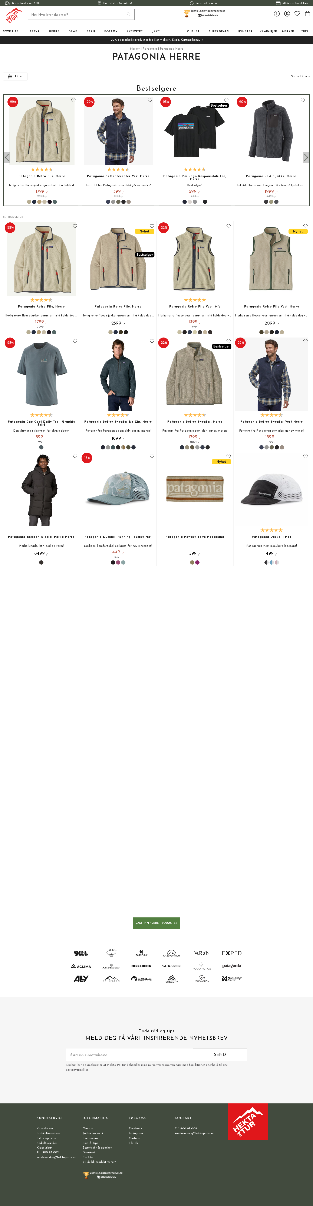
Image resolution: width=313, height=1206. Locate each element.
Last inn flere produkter (157, 923)
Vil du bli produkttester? (99, 1162)
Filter (19, 76)
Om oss (88, 1128)
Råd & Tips (90, 1143)
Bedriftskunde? (47, 1143)
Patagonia (150, 48)
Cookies (88, 1157)
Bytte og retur (46, 1138)
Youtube (134, 1138)
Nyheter (245, 31)
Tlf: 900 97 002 (48, 1152)
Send (220, 1055)
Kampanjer (268, 31)
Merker (288, 31)
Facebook (135, 1128)
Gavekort (89, 1152)
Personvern (90, 1138)
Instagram (136, 1133)
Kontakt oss (45, 1128)
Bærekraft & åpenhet (97, 1147)
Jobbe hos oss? (93, 1133)
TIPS (304, 31)
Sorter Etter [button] (299, 76)
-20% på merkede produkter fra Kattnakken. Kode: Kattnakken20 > (156, 39)
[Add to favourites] (73, 100)
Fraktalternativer (48, 1133)
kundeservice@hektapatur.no (56, 1157)
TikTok (133, 1143)
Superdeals (219, 31)
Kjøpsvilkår (44, 1147)
